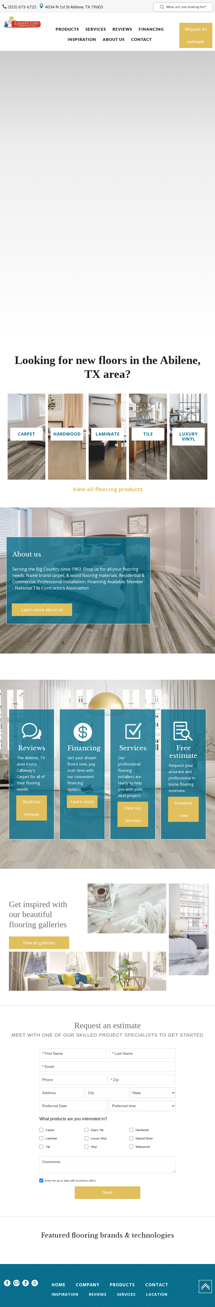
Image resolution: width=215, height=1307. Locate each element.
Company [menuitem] (87, 1285)
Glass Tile (97, 1130)
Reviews (122, 29)
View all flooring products (108, 489)
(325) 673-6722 (22, 7)
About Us (114, 40)
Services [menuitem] (126, 1294)
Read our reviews (32, 808)
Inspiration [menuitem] (65, 1294)
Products (67, 29)
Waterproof (143, 1146)
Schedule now (183, 809)
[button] (68, 30)
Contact (141, 40)
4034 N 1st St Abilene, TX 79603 (74, 7)
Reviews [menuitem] (97, 1294)
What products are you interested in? (73, 1119)
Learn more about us (42, 610)
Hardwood (142, 1130)
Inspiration (82, 40)
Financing (151, 29)
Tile (48, 1146)
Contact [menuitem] (156, 1285)
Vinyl (94, 1146)
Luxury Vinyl (98, 1138)
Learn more (82, 802)
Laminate (51, 1138)
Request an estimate (196, 35)
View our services (133, 814)
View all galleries (39, 943)
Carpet (50, 1130)
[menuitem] (7, 1284)
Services (95, 29)
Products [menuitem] (122, 1285)
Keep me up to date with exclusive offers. (71, 1180)
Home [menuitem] (58, 1285)
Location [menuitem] (157, 1294)
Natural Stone (144, 1138)
